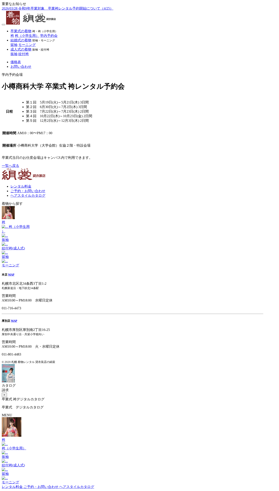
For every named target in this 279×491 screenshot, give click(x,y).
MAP (11, 274)
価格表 (15, 62)
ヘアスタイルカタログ (27, 195)
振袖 (13, 54)
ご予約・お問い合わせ (27, 191)
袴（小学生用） (27, 35)
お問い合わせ (20, 66)
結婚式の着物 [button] (20, 40)
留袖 (13, 45)
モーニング (27, 45)
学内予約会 (49, 35)
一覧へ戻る (10, 166)
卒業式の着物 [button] (20, 31)
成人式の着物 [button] (20, 49)
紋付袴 (23, 54)
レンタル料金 (20, 186)
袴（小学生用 (16, 229)
